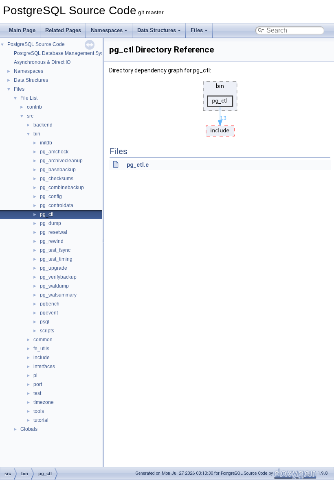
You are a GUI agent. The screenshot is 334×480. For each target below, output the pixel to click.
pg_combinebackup (62, 187)
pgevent (49, 313)
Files (197, 30)
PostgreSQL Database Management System (63, 53)
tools (38, 411)
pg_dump (50, 223)
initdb (46, 143)
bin (36, 134)
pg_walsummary (58, 295)
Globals (28, 429)
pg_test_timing (56, 259)
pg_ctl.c (138, 164)
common (43, 340)
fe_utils (41, 348)
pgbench (49, 304)
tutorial (40, 420)
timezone (43, 402)
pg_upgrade (53, 268)
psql (44, 322)
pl (35, 375)
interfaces (44, 366)
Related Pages (63, 30)
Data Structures (156, 30)
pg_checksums (56, 178)
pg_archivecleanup (61, 161)
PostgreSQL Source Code (36, 44)
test (37, 393)
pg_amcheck (54, 152)
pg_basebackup (58, 169)
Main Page (22, 30)
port (37, 384)
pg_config (51, 196)
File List (28, 98)
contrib (34, 107)
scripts (47, 331)
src (30, 116)
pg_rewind (52, 241)
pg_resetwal (53, 232)
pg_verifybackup (58, 277)
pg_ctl (46, 214)
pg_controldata (56, 205)
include (41, 357)
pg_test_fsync (55, 250)
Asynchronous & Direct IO (42, 62)
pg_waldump (54, 286)
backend (43, 125)
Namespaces (107, 30)
